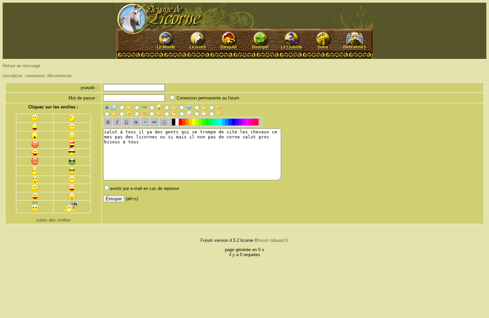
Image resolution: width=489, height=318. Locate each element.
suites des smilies (53, 220)
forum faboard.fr (273, 240)
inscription (12, 75)
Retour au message (21, 65)
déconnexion (59, 75)
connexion (35, 75)
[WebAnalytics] (16, 232)
